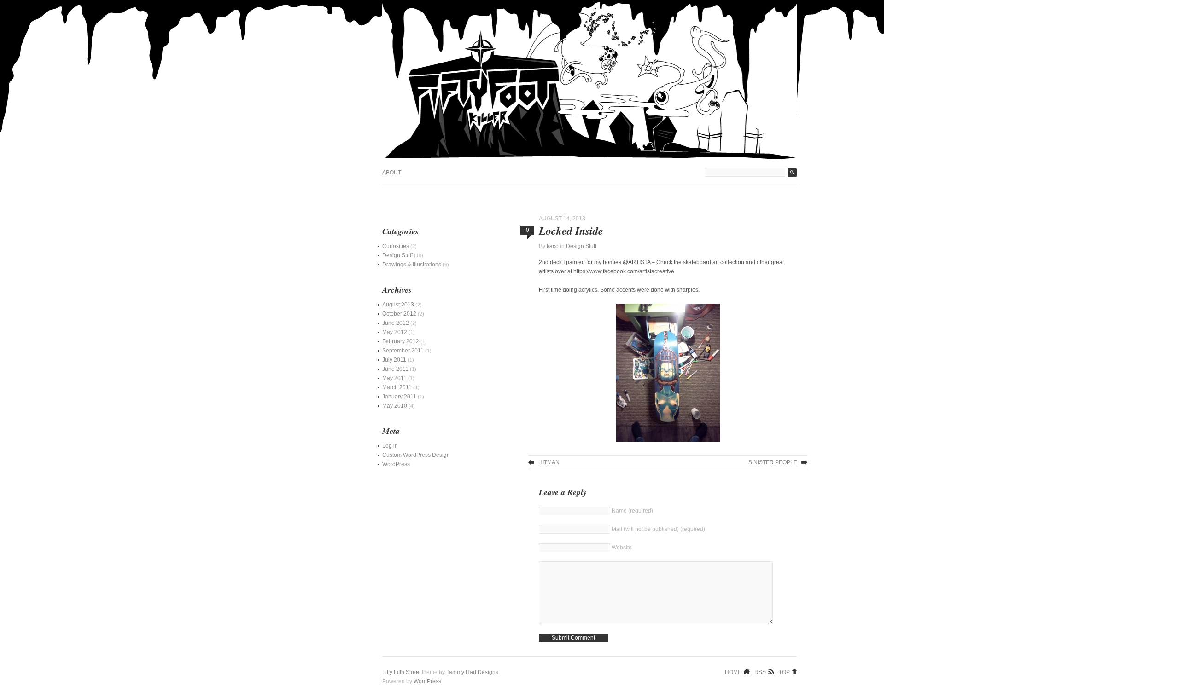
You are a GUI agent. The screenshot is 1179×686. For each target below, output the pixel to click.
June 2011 (395, 369)
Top (784, 671)
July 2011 (394, 360)
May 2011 (394, 378)
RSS (760, 671)
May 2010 (394, 406)
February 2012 (400, 341)
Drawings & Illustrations (411, 264)
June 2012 (395, 323)
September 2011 (403, 350)
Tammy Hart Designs (472, 672)
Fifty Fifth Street (401, 672)
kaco (553, 246)
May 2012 (394, 332)
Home (733, 671)
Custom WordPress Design (416, 455)
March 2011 (397, 387)
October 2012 (399, 314)
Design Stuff (581, 246)
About (391, 172)
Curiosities (395, 246)
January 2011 (399, 396)
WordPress (396, 464)
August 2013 (398, 304)
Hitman (549, 462)
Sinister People (772, 462)
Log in (390, 446)
